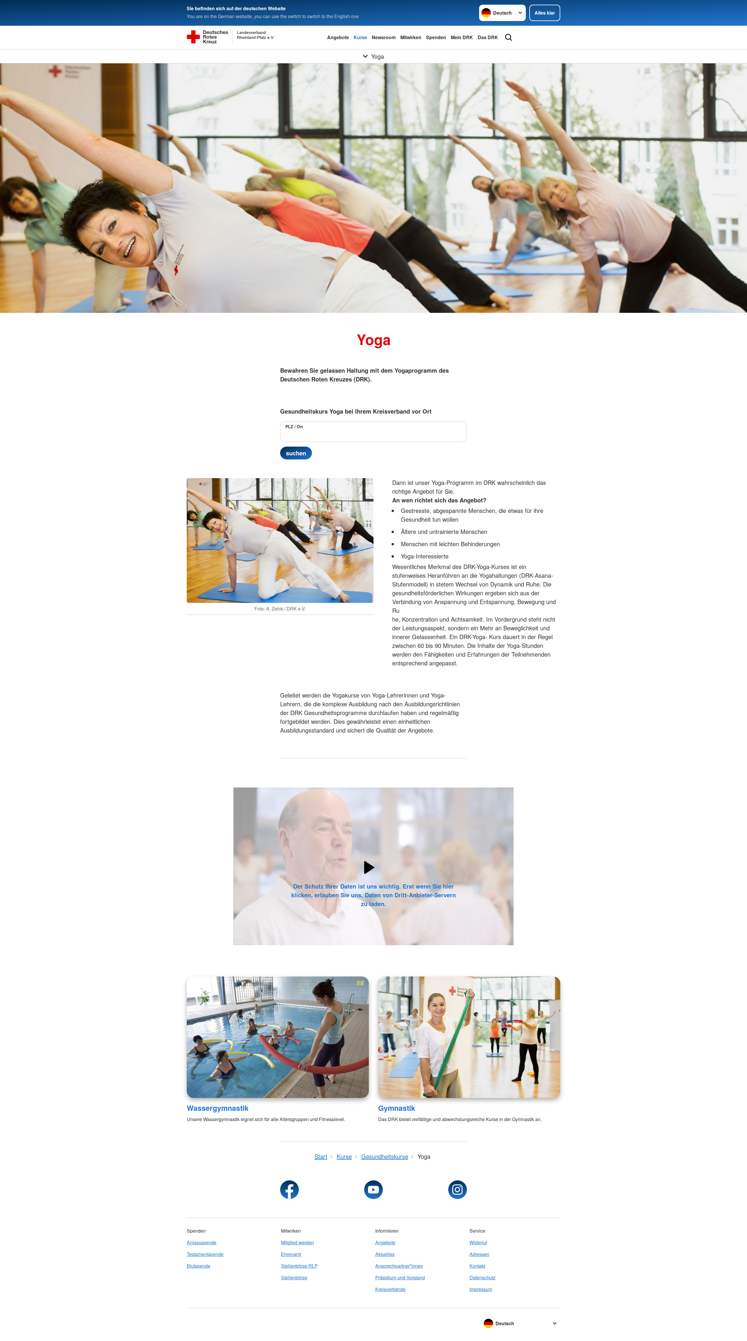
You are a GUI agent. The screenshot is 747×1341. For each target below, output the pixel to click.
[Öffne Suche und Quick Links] (508, 37)
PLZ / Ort (294, 426)
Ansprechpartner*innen (399, 1265)
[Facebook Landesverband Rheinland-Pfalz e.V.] (289, 1189)
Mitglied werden (297, 1242)
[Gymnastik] (469, 1037)
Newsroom (384, 37)
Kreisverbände (390, 1289)
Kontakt (477, 1265)
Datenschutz (482, 1277)
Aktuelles (385, 1254)
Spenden (436, 37)
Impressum (481, 1289)
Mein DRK (462, 37)
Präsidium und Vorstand (400, 1277)
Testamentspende (205, 1254)
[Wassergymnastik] (278, 1037)
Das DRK (488, 37)
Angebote (338, 37)
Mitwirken (410, 37)
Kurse (360, 37)
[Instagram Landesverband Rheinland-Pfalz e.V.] (457, 1189)
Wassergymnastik (218, 1108)
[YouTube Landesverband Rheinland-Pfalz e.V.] (373, 1189)
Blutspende (198, 1265)
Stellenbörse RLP (299, 1265)
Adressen (479, 1254)
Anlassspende (202, 1242)
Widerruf (478, 1242)
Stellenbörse (294, 1277)
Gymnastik (396, 1108)
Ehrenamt (291, 1254)
